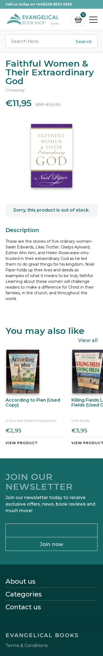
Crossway (15, 90)
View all (88, 340)
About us (20, 581)
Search (84, 41)
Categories (23, 594)
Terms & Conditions (26, 645)
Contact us (23, 607)
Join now (51, 544)
